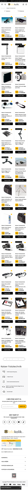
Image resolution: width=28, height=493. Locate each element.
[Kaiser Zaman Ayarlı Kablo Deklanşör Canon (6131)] (21, 246)
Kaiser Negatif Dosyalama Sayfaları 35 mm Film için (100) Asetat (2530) (20, 59)
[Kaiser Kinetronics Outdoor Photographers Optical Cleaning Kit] (7, 20)
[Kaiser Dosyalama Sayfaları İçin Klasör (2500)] (7, 77)
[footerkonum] (11, 443)
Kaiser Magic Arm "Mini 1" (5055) (6, 171)
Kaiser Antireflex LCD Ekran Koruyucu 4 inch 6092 (20, 229)
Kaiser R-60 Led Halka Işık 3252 (20, 87)
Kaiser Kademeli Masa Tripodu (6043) (20, 200)
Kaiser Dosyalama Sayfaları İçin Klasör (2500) (6, 88)
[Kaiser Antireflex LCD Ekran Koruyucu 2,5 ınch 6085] (7, 190)
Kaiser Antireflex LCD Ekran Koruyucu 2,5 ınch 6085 (7, 201)
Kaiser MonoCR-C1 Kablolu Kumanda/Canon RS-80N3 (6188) (20, 285)
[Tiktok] (24, 422)
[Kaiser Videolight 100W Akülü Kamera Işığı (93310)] (21, 331)
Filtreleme (21, 11)
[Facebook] (9, 422)
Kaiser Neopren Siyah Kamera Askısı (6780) (20, 115)
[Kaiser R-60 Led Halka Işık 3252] (21, 77)
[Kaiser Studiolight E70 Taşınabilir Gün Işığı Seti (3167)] (7, 331)
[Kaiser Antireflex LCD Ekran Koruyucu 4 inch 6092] (21, 218)
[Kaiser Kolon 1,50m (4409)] (7, 49)
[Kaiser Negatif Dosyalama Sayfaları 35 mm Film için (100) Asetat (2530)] (21, 49)
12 (18, 359)
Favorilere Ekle (11, 16)
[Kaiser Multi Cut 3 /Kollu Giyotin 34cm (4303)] (7, 133)
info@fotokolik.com (8, 451)
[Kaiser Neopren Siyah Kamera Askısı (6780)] (21, 105)
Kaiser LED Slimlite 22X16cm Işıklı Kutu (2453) (20, 314)
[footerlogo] (14, 431)
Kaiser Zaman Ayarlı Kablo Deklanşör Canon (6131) (20, 257)
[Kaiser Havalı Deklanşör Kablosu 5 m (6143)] (7, 105)
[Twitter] (14, 422)
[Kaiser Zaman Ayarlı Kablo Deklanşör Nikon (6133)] (7, 246)
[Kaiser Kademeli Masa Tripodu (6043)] (21, 190)
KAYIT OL (22, 406)
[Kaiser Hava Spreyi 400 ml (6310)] (7, 218)
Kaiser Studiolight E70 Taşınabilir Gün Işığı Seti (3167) (7, 342)
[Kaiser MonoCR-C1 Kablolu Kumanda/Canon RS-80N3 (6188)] (21, 275)
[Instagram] (4, 422)
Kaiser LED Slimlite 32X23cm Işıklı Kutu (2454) (7, 314)
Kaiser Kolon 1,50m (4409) (6, 58)
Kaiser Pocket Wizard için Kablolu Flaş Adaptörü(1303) (20, 172)
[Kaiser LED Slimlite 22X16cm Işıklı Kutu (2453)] (21, 303)
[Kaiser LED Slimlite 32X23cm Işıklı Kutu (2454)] (7, 303)
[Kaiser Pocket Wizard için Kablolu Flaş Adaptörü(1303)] (21, 162)
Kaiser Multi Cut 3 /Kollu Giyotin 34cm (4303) (6, 144)
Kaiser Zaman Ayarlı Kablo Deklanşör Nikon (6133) (7, 257)
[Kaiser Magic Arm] (21, 133)
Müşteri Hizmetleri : (13, 449)
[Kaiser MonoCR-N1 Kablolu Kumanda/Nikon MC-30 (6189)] (7, 275)
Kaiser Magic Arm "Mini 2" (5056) (19, 143)
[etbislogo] (14, 475)
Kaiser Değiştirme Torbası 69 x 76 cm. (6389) (20, 31)
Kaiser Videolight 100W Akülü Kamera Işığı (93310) (20, 342)
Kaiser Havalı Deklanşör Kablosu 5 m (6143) (7, 116)
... (15, 359)
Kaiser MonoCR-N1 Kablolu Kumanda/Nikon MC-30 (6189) (7, 285)
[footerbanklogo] (14, 484)
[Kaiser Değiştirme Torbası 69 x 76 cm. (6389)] (21, 20)
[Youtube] (19, 422)
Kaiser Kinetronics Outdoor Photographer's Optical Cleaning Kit (6, 31)
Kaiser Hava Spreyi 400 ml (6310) (6, 228)
